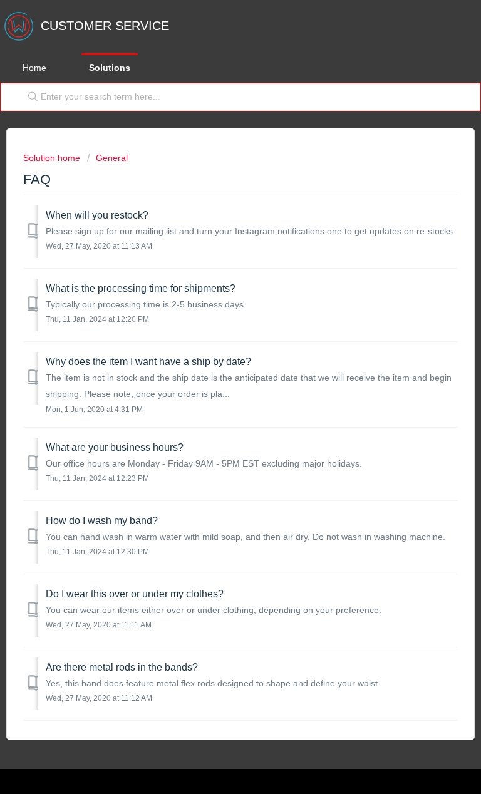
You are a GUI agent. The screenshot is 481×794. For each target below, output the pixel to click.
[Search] (30, 97)
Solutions (109, 68)
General (112, 158)
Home (34, 68)
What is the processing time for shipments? (140, 288)
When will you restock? (97, 215)
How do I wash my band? (102, 520)
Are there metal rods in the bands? (122, 667)
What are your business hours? (115, 447)
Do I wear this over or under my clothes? (135, 594)
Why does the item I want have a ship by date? (148, 361)
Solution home (53, 158)
